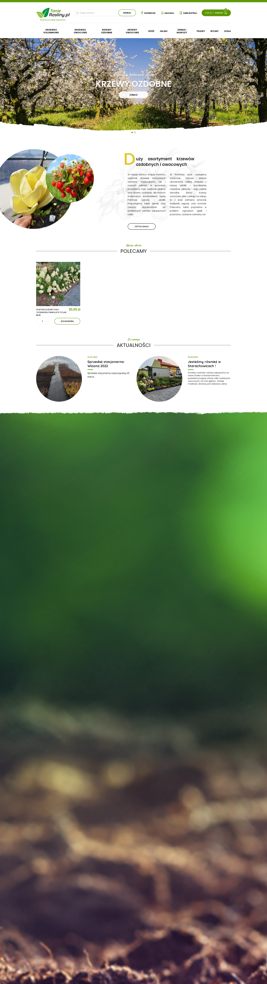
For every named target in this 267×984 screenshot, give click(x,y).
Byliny (215, 31)
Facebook (149, 13)
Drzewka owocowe (80, 31)
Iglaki (163, 31)
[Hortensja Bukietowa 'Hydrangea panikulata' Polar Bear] (58, 284)
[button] (8, 88)
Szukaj (127, 12)
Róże (151, 31)
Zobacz (133, 95)
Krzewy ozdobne (106, 31)
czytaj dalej (142, 226)
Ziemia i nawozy (182, 31)
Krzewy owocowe (132, 31)
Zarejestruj (190, 13)
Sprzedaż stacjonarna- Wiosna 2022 (106, 364)
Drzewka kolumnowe (51, 31)
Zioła (227, 31)
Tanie (59, 12)
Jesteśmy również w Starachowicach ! (204, 364)
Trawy (200, 31)
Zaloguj (169, 13)
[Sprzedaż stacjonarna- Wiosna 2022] (59, 379)
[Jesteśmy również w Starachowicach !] (159, 379)
